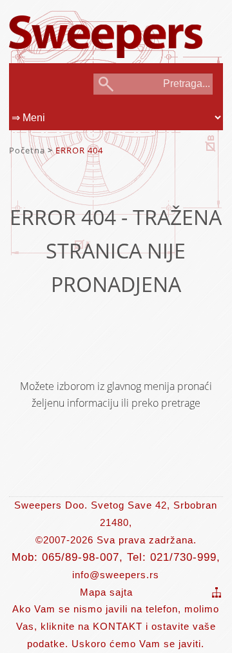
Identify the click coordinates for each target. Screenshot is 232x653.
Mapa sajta (106, 592)
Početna (27, 150)
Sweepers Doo (105, 27)
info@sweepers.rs (115, 574)
